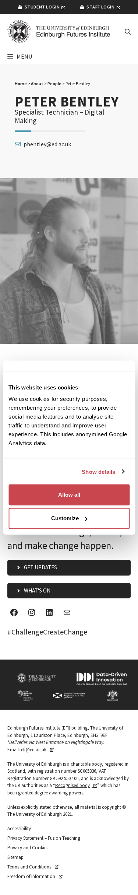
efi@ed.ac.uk (33, 750)
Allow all (69, 495)
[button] (127, 31)
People (54, 83)
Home (21, 83)
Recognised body (72, 785)
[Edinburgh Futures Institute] (59, 31)
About (37, 83)
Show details (98, 471)
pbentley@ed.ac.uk (47, 144)
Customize (65, 518)
